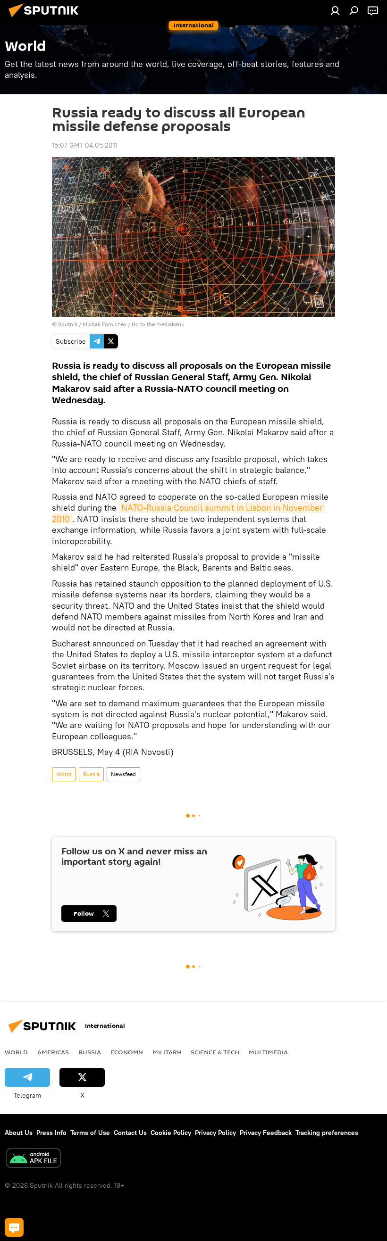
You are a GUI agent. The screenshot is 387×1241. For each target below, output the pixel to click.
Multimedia (268, 1052)
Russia (91, 774)
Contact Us (130, 1132)
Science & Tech (215, 1052)
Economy (126, 1052)
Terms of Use (90, 1132)
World (64, 774)
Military (166, 1052)
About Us (19, 1132)
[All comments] (14, 1227)
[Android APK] (33, 1159)
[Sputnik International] (46, 18)
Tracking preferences (326, 1132)
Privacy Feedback (266, 1132)
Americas (53, 1052)
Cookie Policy (171, 1132)
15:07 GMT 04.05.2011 (85, 145)
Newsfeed (123, 774)
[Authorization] (335, 10)
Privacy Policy (215, 1132)
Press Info (51, 1132)
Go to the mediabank (158, 324)
